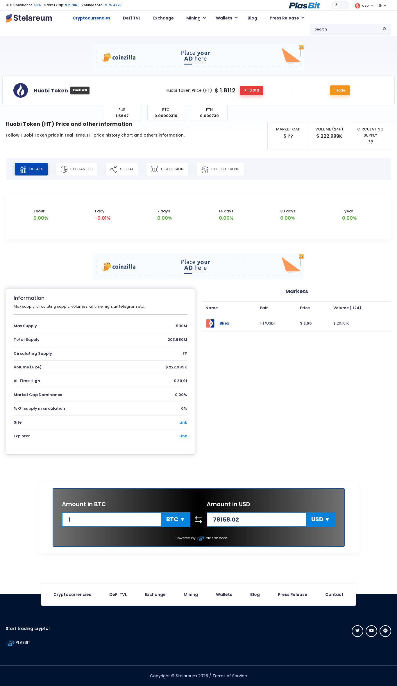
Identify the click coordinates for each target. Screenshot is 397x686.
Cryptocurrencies (91, 18)
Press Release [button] (284, 18)
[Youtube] (371, 631)
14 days (226, 211)
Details (35, 169)
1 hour (38, 211)
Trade (340, 90)
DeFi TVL (132, 18)
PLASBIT (23, 642)
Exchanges (81, 169)
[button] (304, 5)
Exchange (163, 18)
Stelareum (186, 676)
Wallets (224, 594)
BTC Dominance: (19, 5)
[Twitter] (357, 631)
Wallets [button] (224, 18)
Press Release (292, 594)
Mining (191, 594)
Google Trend (224, 169)
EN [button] (380, 5)
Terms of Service (229, 676)
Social (126, 169)
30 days (288, 211)
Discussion (172, 169)
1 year (347, 211)
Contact (334, 594)
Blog (252, 18)
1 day (100, 211)
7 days (163, 211)
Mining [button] (193, 18)
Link (183, 422)
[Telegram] (385, 631)
